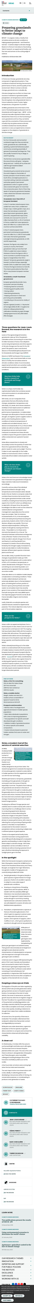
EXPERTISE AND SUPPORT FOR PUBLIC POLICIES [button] (13, 1265)
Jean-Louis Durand (17, 1120)
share (6, 23)
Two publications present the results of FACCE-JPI (16, 1221)
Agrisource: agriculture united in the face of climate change (16, 1246)
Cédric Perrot (15, 1131)
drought (5, 1094)
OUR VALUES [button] (7, 1275)
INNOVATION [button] (8, 1261)
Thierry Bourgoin (16, 1153)
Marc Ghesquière (16, 1142)
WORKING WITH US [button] (10, 1278)
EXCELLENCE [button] (7, 1272)
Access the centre (10, 1174)
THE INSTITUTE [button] (8, 1269)
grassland (18, 1087)
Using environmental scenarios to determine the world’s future (15, 1233)
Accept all (7, 1296)
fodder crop (7, 1091)
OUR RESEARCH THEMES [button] (12, 1258)
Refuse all (19, 1296)
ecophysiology (8, 1087)
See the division (9, 1192)
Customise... (7, 1300)
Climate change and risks (10, 20)
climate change (19, 1091)
